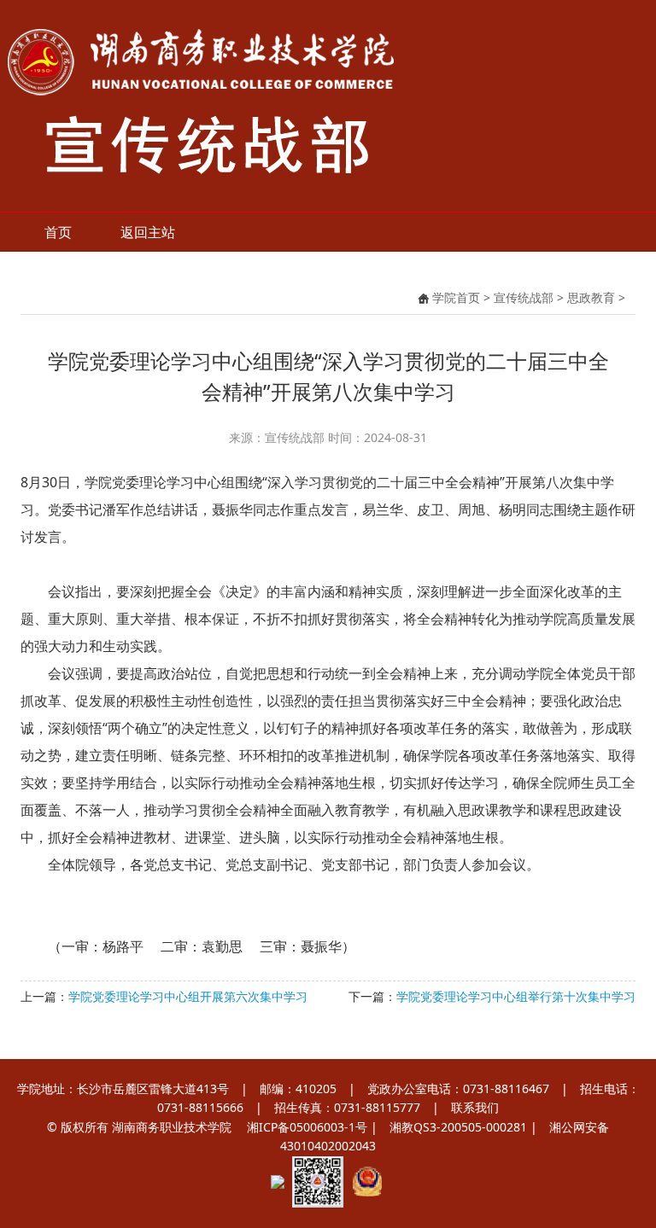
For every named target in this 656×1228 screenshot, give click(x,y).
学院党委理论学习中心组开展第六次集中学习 (188, 996)
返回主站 (147, 232)
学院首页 (456, 297)
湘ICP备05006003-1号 (307, 1127)
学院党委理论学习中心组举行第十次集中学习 (516, 996)
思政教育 (591, 297)
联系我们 (475, 1107)
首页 (58, 232)
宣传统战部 (524, 297)
